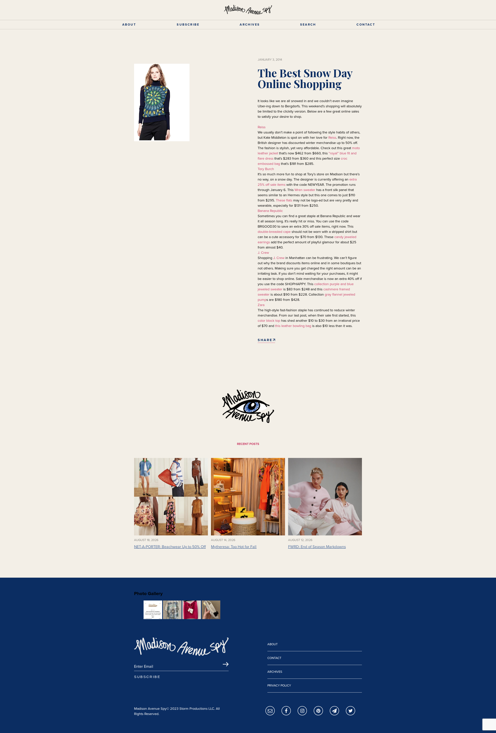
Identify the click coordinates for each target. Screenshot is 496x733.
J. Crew (263, 252)
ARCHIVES (250, 24)
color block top (269, 320)
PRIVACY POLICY (279, 685)
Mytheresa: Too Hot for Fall (234, 547)
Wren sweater (304, 189)
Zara (261, 304)
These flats (283, 200)
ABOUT (129, 24)
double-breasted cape (274, 231)
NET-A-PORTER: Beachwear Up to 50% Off (170, 547)
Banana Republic (270, 210)
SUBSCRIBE (188, 24)
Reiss (261, 127)
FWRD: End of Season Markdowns (317, 547)
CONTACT (365, 24)
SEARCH (308, 24)
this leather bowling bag (293, 325)
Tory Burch (266, 168)
